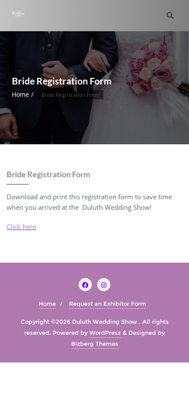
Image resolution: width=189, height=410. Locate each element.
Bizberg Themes (94, 343)
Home (20, 94)
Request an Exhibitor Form (107, 303)
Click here (21, 226)
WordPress (105, 332)
